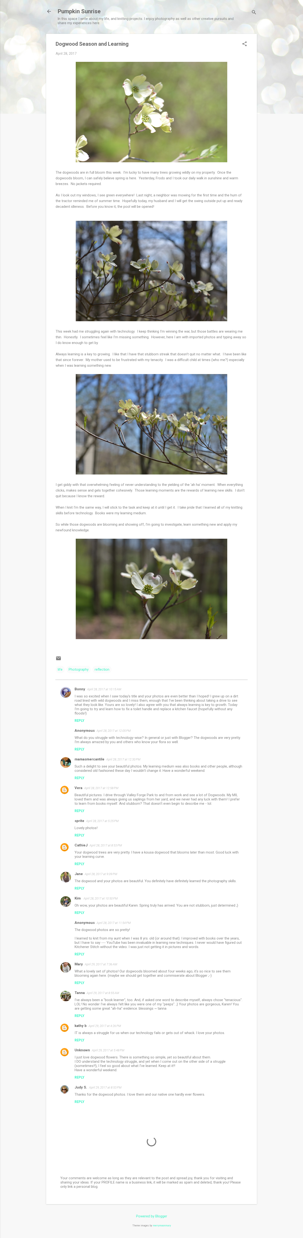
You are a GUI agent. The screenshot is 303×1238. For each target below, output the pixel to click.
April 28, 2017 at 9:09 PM (101, 874)
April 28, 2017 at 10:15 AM (104, 689)
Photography (79, 669)
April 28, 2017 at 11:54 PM (114, 923)
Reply (79, 721)
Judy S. (81, 1087)
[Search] (254, 13)
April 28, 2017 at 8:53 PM (105, 845)
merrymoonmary (162, 1225)
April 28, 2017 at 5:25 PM (102, 821)
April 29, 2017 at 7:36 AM (101, 964)
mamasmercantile (89, 759)
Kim (78, 898)
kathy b (81, 1026)
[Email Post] (58, 660)
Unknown (82, 1050)
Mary (79, 964)
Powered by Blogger (151, 1216)
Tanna (80, 993)
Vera (78, 788)
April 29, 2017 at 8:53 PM (105, 1087)
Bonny (80, 689)
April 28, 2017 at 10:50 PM (101, 898)
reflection (102, 669)
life (60, 669)
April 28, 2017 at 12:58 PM (101, 788)
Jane (79, 874)
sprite (79, 821)
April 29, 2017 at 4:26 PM (105, 1026)
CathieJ (81, 845)
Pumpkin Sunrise (79, 11)
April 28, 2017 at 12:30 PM (123, 759)
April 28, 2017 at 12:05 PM (114, 730)
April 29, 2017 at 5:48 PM (108, 1050)
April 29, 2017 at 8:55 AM (103, 993)
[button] (244, 44)
